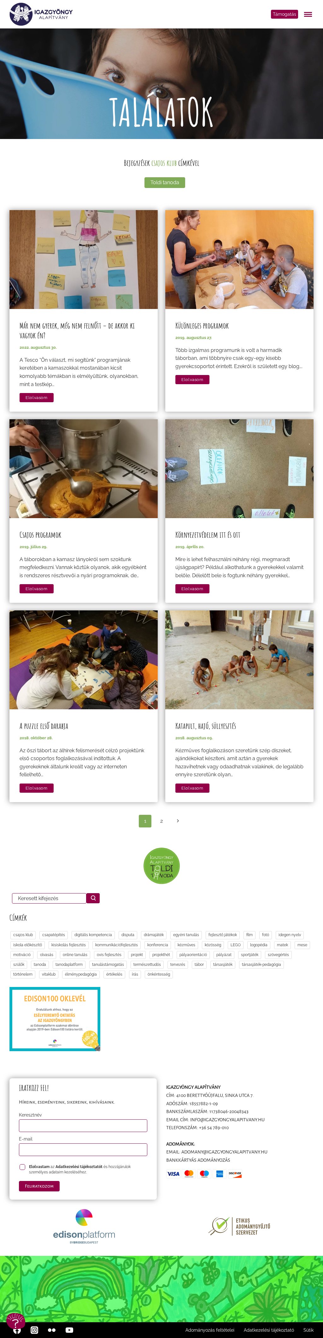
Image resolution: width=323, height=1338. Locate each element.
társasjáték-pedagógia (261, 964)
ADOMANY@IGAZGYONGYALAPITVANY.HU (224, 1151)
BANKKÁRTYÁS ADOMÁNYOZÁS (198, 1160)
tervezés (177, 964)
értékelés (114, 974)
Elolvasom (40, 398)
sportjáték (249, 955)
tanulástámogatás (108, 964)
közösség (213, 945)
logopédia (258, 945)
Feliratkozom (39, 1186)
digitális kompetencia (93, 935)
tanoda (40, 964)
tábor (199, 964)
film (249, 935)
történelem (22, 974)
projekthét (161, 955)
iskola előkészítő (27, 945)
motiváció (22, 955)
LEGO (236, 945)
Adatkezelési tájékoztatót (79, 1167)
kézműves (186, 945)
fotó (265, 935)
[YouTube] (69, 1330)
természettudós (147, 964)
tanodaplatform (69, 964)
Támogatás (284, 14)
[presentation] (83, 259)
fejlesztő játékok (222, 935)
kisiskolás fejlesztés (68, 945)
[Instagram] (34, 1330)
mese (302, 945)
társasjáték (222, 964)
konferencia (157, 945)
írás (135, 974)
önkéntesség (159, 974)
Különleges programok (202, 325)
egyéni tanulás (186, 935)
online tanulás (75, 955)
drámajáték (154, 935)
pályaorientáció (193, 955)
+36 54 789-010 (214, 1127)
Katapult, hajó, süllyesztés (205, 726)
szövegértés (278, 955)
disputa (127, 935)
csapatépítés (53, 935)
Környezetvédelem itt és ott (207, 535)
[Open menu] (309, 14)
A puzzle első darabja (44, 726)
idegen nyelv (290, 935)
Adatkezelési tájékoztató (269, 1330)
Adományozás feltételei (209, 1330)
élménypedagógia (81, 974)
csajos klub (23, 935)
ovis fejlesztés (109, 955)
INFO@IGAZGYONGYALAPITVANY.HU (227, 1119)
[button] (15, 1321)
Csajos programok (40, 535)
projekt (137, 955)
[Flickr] (51, 1330)
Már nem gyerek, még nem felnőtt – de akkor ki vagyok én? (77, 330)
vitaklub (49, 974)
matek (282, 945)
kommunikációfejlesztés (116, 945)
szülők (18, 964)
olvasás (46, 955)
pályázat (224, 955)
